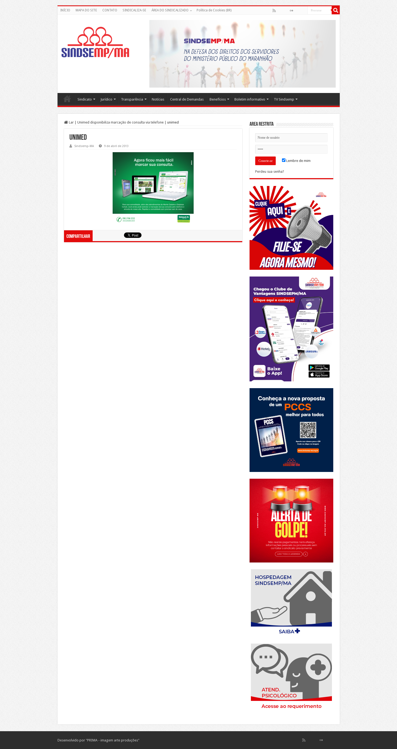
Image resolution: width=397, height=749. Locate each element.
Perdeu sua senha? (269, 171)
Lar (71, 122)
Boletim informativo (249, 99)
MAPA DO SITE (86, 10)
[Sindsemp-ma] (95, 42)
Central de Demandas (187, 99)
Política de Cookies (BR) (214, 10)
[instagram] (303, 10)
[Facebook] (279, 10)
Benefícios (218, 99)
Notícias (158, 99)
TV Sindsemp (284, 99)
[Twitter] (285, 10)
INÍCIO (65, 10)
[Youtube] (297, 10)
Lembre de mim (298, 161)
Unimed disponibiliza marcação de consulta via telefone (120, 122)
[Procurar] (336, 10)
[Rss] (274, 10)
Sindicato (85, 99)
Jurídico (106, 99)
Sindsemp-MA (84, 146)
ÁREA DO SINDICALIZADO (170, 10)
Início (67, 98)
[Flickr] (291, 10)
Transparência (132, 99)
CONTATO (109, 10)
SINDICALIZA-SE (134, 10)
